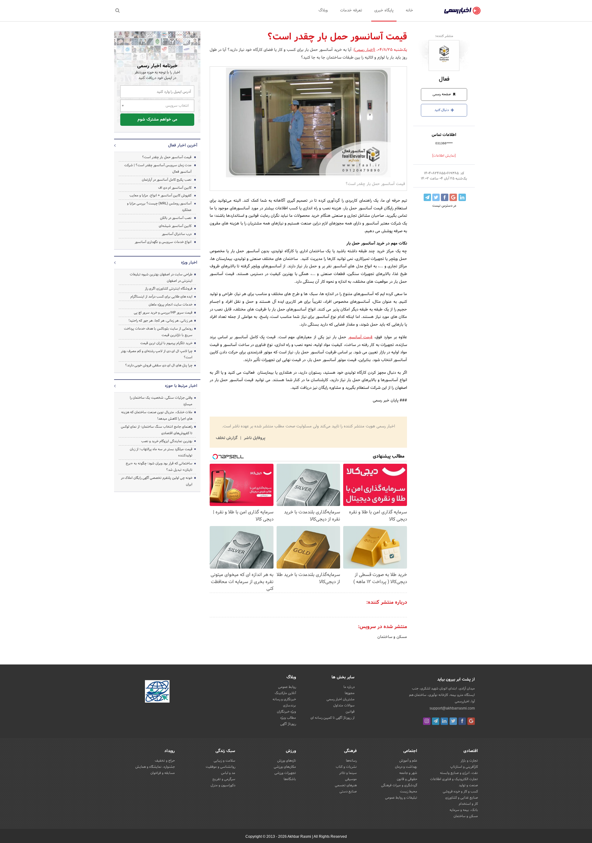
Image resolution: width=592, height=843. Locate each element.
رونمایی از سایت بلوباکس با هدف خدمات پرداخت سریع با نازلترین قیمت (158, 332)
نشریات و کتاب (346, 767)
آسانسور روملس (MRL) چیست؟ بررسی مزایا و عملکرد (159, 207)
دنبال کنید (442, 110)
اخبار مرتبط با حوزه (181, 386)
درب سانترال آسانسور (176, 234)
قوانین (350, 711)
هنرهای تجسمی (346, 785)
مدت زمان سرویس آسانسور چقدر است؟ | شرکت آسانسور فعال (157, 168)
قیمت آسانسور (360, 337)
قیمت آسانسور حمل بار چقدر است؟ (166, 157)
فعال (444, 79)
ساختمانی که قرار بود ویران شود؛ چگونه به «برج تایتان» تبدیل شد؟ (159, 467)
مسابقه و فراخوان (162, 773)
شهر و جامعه (408, 773)
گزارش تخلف (227, 438)
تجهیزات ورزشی (285, 773)
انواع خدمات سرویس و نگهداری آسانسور (163, 242)
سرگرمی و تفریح (223, 779)
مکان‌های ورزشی (285, 767)
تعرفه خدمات (351, 10)
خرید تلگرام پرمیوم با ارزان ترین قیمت (166, 343)
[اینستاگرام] (426, 721)
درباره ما (349, 687)
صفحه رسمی (442, 94)
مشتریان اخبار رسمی (341, 699)
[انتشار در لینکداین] (462, 197)
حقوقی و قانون (407, 779)
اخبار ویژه (189, 262)
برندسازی (289, 705)
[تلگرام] (435, 721)
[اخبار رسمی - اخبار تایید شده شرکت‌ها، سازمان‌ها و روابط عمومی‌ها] (462, 11)
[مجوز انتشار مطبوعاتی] (157, 692)
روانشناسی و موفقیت (220, 767)
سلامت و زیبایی (224, 760)
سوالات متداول (344, 705)
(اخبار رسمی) (364, 50)
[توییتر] (453, 721)
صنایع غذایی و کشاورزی (461, 797)
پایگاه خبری (383, 10)
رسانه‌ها (351, 760)
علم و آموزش (408, 760)
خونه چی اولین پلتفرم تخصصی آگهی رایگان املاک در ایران (156, 481)
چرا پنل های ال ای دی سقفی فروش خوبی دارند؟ (158, 365)
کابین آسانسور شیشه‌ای (175, 226)
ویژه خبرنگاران (286, 711)
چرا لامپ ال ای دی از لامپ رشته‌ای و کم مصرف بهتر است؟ (156, 354)
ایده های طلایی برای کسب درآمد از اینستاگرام (161, 296)
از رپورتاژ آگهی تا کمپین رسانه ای (332, 718)
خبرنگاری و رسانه (284, 699)
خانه (409, 10)
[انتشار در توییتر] (436, 197)
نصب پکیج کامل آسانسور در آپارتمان (166, 180)
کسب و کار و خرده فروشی (460, 791)
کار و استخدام (468, 804)
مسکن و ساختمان (392, 637)
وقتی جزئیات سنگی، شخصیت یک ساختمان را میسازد (161, 401)
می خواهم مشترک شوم (157, 119)
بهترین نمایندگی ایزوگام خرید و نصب (166, 441)
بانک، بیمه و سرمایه (464, 810)
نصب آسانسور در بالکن (175, 218)
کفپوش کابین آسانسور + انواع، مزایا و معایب (160, 195)
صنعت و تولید (468, 785)
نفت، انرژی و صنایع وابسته (459, 773)
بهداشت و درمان (406, 767)
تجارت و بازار (469, 760)
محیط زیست (408, 791)
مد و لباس (228, 773)
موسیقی (351, 779)
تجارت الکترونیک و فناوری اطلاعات (454, 779)
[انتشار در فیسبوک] (444, 197)
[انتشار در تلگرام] (427, 197)
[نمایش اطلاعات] (444, 155)
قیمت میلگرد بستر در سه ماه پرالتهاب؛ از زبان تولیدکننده (161, 452)
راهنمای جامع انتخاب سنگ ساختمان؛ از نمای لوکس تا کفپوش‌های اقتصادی (156, 430)
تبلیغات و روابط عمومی (401, 797)
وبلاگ (323, 10)
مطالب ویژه (288, 718)
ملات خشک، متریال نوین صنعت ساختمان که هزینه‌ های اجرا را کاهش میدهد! (156, 415)
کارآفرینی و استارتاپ (464, 767)
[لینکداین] (444, 721)
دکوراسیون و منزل (223, 785)
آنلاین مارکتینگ (285, 693)
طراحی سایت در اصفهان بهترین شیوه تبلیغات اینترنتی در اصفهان (161, 278)
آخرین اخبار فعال (182, 145)
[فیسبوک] (462, 721)
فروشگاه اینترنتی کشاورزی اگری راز (168, 288)
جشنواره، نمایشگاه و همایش (155, 767)
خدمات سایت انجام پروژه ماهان (170, 304)
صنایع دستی (348, 791)
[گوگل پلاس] (471, 721)
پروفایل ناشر (254, 438)
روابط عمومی (287, 687)
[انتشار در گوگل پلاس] (453, 197)
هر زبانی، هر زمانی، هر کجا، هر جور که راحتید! (160, 320)
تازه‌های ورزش (286, 760)
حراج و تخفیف (165, 760)
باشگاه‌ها (290, 779)
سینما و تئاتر (348, 773)
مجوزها (350, 693)
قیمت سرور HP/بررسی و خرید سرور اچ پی (163, 312)
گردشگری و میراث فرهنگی (399, 785)
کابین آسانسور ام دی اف (174, 188)
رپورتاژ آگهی (288, 724)
